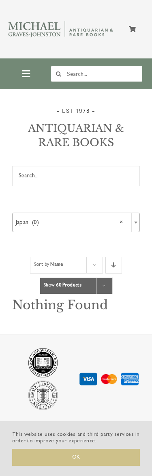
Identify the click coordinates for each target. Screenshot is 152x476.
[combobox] (76, 222)
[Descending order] (114, 265)
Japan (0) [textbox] (69, 222)
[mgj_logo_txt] (61, 21)
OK (76, 457)
